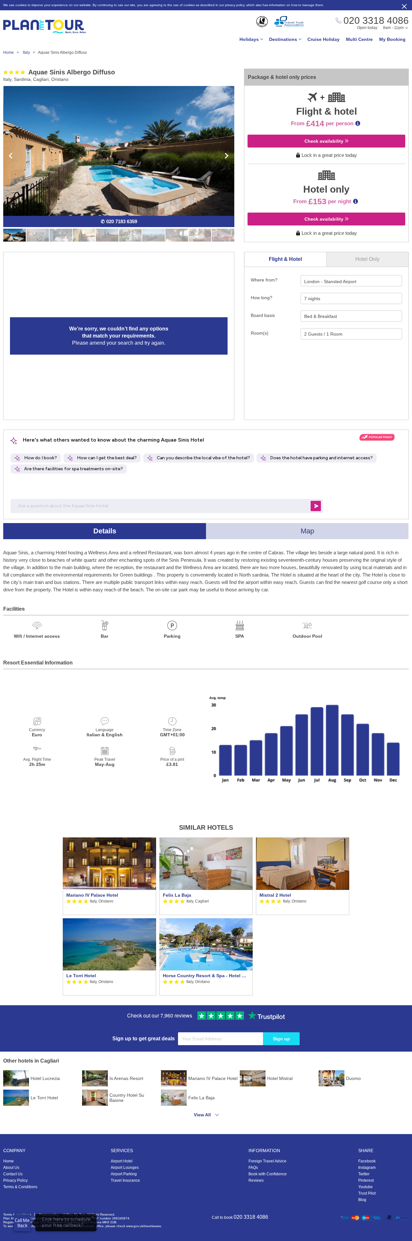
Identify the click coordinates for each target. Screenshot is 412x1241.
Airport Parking (124, 1174)
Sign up (281, 1038)
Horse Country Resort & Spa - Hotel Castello (206, 975)
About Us (11, 1167)
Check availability (324, 141)
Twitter (364, 1174)
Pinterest (366, 1180)
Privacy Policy (15, 1180)
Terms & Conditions (20, 1187)
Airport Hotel (122, 1161)
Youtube (365, 1187)
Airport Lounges (125, 1167)
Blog (362, 1200)
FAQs (253, 1167)
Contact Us (13, 1174)
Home (8, 1161)
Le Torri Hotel (81, 975)
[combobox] (351, 280)
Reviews (256, 1180)
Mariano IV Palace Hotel (92, 895)
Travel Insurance (125, 1180)
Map (307, 531)
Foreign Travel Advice (267, 1161)
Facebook (367, 1161)
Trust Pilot (367, 1193)
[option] (109, 916)
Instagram (367, 1167)
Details (104, 531)
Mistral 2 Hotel (275, 895)
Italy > (30, 52)
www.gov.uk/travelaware (143, 1226)
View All (202, 1114)
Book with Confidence (267, 1174)
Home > (12, 52)
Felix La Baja (177, 895)
